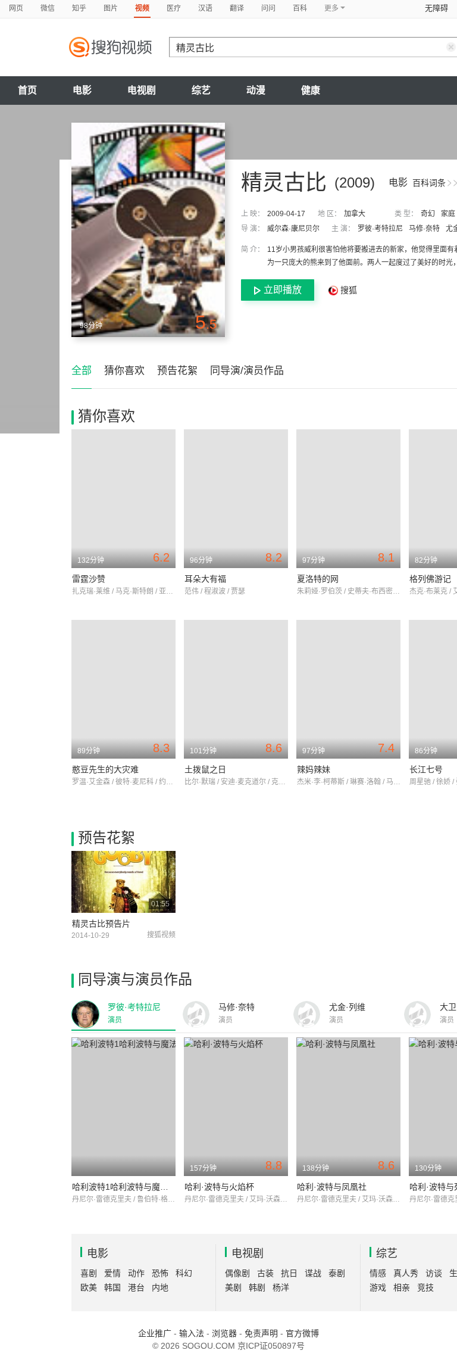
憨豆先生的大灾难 (105, 769)
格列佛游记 (430, 579)
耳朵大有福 (205, 579)
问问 (268, 8)
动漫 (255, 90)
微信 (47, 8)
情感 (378, 1273)
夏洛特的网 (318, 579)
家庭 (448, 214)
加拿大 (354, 214)
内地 (160, 1287)
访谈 (433, 1273)
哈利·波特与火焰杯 (219, 1187)
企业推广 (154, 1333)
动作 (136, 1273)
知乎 (79, 8)
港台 (136, 1287)
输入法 (191, 1333)
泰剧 (336, 1273)
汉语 (205, 8)
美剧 (233, 1287)
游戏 (378, 1287)
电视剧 (141, 90)
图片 (111, 8)
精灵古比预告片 (101, 923)
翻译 (237, 8)
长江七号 (426, 769)
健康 (310, 90)
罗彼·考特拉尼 (380, 228)
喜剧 (88, 1273)
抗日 (289, 1273)
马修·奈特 (424, 228)
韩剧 (257, 1287)
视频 (142, 8)
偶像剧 (237, 1273)
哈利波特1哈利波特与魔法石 (124, 1187)
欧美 (88, 1287)
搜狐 (347, 290)
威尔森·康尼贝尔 (293, 228)
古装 (265, 1273)
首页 (27, 90)
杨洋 (281, 1287)
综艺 (201, 90)
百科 (300, 8)
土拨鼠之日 (205, 769)
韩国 (112, 1287)
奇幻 (428, 214)
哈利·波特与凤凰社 (332, 1187)
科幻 (184, 1273)
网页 (16, 8)
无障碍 (436, 8)
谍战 (313, 1273)
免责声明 (261, 1333)
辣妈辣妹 (313, 769)
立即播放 (283, 290)
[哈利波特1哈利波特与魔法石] (123, 1106)
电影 (82, 90)
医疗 (174, 8)
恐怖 (160, 1273)
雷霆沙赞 (88, 579)
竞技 (425, 1287)
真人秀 (405, 1273)
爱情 (112, 1273)
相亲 (401, 1287)
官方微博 (302, 1333)
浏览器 (224, 1333)
